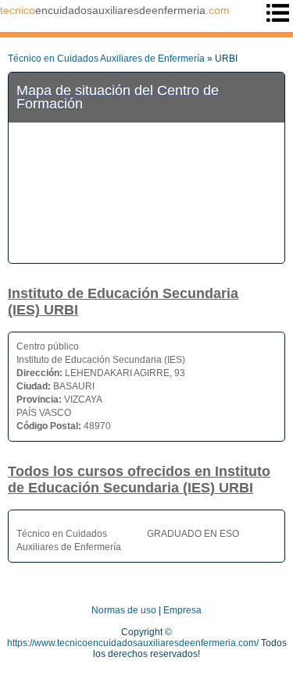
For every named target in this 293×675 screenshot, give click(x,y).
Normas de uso (123, 610)
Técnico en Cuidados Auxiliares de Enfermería (106, 58)
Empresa (182, 610)
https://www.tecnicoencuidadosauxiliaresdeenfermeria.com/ (133, 643)
